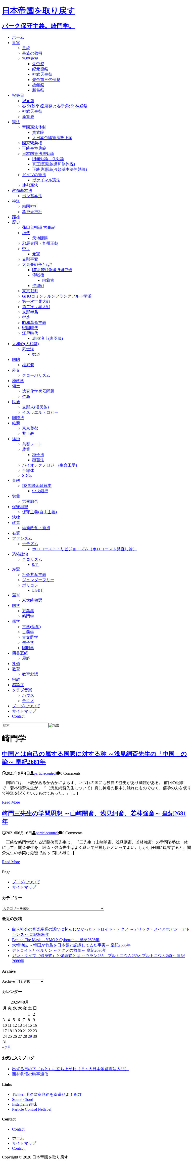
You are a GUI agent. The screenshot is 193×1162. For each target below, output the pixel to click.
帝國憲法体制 (34, 127)
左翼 (16, 569)
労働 (16, 496)
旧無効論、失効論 (48, 159)
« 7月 (6, 1047)
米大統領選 (32, 600)
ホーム (18, 37)
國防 (16, 359)
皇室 (16, 42)
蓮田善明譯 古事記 (38, 227)
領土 (16, 386)
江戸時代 (30, 333)
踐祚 (16, 217)
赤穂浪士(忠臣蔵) (47, 338)
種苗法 (38, 460)
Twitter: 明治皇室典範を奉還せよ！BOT (47, 1094)
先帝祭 (38, 64)
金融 (16, 480)
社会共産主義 (34, 574)
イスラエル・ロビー (40, 412)
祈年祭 (38, 85)
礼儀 (16, 663)
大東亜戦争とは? (37, 264)
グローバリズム (36, 375)
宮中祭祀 (30, 58)
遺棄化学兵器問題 (38, 391)
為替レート (32, 444)
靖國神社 (30, 206)
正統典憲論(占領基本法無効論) (59, 169)
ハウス (28, 695)
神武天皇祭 (42, 74)
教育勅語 (30, 674)
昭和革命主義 (34, 322)
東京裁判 (30, 291)
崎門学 (28, 616)
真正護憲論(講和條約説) (53, 164)
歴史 (16, 222)
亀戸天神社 (32, 212)
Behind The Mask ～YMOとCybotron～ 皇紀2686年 (56, 940)
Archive (8, 981)
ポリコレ (30, 585)
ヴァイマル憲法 (46, 180)
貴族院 (38, 132)
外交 (16, 370)
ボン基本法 (32, 196)
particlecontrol (45, 773)
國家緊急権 (32, 143)
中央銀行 (40, 491)
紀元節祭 (40, 69)
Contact (18, 716)
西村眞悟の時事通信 (30, 1074)
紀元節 (28, 101)
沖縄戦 (38, 285)
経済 (16, 439)
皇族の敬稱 (32, 53)
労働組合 (30, 501)
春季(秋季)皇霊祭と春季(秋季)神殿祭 (54, 106)
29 (30, 1036)
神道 (16, 201)
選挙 (16, 595)
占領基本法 (22, 190)
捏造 (26, 317)
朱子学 (28, 642)
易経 (26, 658)
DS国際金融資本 (37, 485)
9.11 (35, 564)
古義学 (28, 632)
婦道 (36, 354)
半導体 (28, 470)
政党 (16, 522)
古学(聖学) (31, 627)
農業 (26, 449)
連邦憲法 (30, 185)
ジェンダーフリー (38, 580)
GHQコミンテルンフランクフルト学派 (56, 296)
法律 (16, 517)
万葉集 (28, 611)
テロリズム (32, 559)
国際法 (18, 418)
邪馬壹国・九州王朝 (40, 243)
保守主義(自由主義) (39, 512)
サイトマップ (24, 711)
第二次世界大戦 (36, 307)
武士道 (28, 349)
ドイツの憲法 (34, 175)
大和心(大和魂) (25, 344)
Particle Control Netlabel (31, 1109)
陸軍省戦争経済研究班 (52, 270)
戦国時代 (30, 328)
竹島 (26, 396)
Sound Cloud (22, 1099)
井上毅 (28, 433)
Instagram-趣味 (24, 1104)
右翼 (16, 533)
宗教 (16, 679)
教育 (16, 669)
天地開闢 (40, 238)
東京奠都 (30, 428)
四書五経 (20, 653)
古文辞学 (30, 637)
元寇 (36, 254)
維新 (16, 423)
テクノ (28, 700)
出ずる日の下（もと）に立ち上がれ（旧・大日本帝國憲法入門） (70, 1069)
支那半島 (30, 312)
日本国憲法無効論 (38, 153)
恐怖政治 (20, 554)
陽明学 (28, 648)
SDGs (27, 475)
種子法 (38, 454)
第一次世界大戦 (36, 301)
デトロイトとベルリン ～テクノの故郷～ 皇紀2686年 (59, 950)
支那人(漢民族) (35, 407)
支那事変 (30, 259)
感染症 (18, 685)
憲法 (16, 122)
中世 (26, 248)
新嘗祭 (38, 90)
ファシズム (22, 538)
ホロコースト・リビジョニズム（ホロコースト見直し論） (84, 549)
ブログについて (26, 706)
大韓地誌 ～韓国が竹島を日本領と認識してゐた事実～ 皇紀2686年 (71, 945)
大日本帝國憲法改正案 (52, 138)
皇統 (26, 48)
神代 (26, 233)
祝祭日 (18, 95)
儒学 (16, 621)
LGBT (37, 590)
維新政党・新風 (36, 528)
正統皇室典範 (34, 148)
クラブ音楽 (22, 690)
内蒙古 (48, 280)
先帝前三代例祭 (46, 79)
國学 (16, 605)
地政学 (18, 381)
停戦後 (38, 275)
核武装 (28, 365)
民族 (16, 402)
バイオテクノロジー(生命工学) (49, 465)
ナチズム (30, 544)
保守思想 (20, 507)
